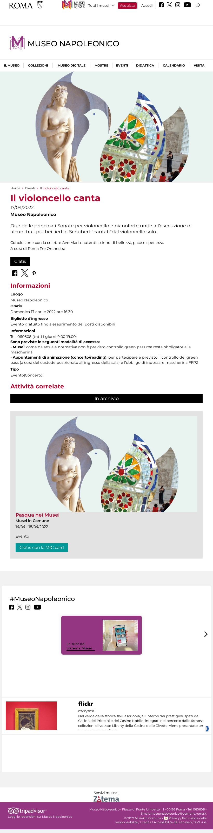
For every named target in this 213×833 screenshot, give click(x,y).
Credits (145, 822)
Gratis (20, 261)
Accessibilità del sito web (173, 822)
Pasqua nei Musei (37, 515)
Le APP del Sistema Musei (79, 646)
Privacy (174, 818)
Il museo (11, 65)
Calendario (174, 65)
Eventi (122, 65)
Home (15, 188)
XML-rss (200, 822)
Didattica (145, 65)
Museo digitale (71, 65)
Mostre (101, 65)
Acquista (127, 5)
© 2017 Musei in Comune (142, 818)
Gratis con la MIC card (41, 547)
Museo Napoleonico (73, 43)
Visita (199, 65)
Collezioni (38, 65)
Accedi (147, 5)
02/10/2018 (141, 720)
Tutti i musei (98, 5)
